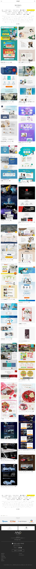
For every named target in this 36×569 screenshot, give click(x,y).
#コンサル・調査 (20, 225)
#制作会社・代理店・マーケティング (7, 18)
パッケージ (32, 11)
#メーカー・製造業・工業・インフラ (10, 221)
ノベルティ (26, 12)
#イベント (22, 18)
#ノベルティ (32, 506)
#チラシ (32, 18)
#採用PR (18, 19)
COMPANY (3, 556)
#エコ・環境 (7, 63)
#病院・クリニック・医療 (8, 22)
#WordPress (23, 506)
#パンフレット (25, 17)
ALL (2, 10)
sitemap (20, 553)
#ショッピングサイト (27, 18)
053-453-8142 (19, 543)
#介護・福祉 (26, 19)
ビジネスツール (14, 12)
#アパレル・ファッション (6, 506)
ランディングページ (30, 10)
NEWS (2, 559)
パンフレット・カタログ (17, 11)
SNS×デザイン (19, 14)
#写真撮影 (2, 222)
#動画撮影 (22, 19)
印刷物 (28, 14)
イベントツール (7, 12)
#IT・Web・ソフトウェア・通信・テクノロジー (24, 144)
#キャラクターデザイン (21, 145)
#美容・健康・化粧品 (17, 18)
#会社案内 (27, 506)
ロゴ (30, 12)
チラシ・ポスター (26, 11)
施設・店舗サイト (23, 10)
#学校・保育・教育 (5, 19)
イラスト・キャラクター (11, 14)
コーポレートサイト (8, 10)
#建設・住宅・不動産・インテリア (9, 17)
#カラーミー (22, 22)
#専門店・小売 (20, 17)
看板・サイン (20, 12)
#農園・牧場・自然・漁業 (13, 19)
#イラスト (16, 17)
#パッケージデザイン (28, 22)
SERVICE (2, 553)
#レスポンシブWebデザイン (4, 64)
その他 (24, 14)
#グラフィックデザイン (16, 22)
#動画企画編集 (31, 19)
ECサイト (10, 11)
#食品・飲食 (30, 17)
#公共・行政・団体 (18, 506)
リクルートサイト (16, 10)
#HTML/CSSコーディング (12, 63)
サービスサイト (4, 11)
